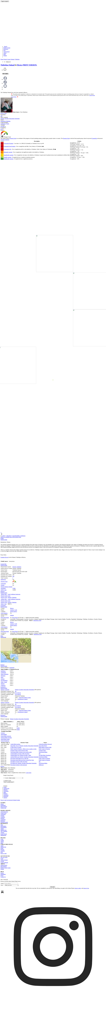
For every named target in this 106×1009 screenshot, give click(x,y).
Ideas (2, 843)
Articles (2, 832)
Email (2, 848)
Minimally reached (8, 152)
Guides (2, 840)
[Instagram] (53, 998)
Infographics (3, 826)
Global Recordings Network (45, 744)
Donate (5, 55)
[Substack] (2, 893)
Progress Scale (13, 138)
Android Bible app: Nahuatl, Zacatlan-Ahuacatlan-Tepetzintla (24, 757)
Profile (4, 787)
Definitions (3, 874)
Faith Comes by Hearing (44, 749)
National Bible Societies (6, 737)
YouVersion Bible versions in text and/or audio (21, 752)
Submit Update (16, 800)
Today (2, 845)
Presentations (4, 827)
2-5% (2, 129)
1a (1, 143)
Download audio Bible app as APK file (19, 758)
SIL (40, 753)
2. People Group (7, 780)
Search (5, 46)
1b (1, 146)
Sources (2, 766)
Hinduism (3, 675)
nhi (15, 691)
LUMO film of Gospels (15, 747)
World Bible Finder (5, 739)
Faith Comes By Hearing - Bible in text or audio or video (23, 749)
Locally (2, 861)
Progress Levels (4, 822)
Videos (2, 828)
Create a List (3, 813)
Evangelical (94, 138)
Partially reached (7, 157)
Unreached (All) (7, 149)
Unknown (3, 685)
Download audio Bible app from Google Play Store (22, 760)
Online (18, 728)
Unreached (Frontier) (8, 143)
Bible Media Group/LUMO (45, 747)
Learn (2, 858)
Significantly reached (8, 158)
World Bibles (4, 734)
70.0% (7, 123)
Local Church (4, 834)
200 (1, 116)
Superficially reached (8, 155)
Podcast (2, 849)
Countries (3, 817)
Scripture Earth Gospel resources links (19, 750)
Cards (2, 839)
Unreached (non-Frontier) (9, 146)
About (4, 53)
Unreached (3, 814)
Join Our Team (4, 857)
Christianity (3, 123)
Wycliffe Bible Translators (45, 755)
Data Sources (4, 866)
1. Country (6, 778)
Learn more (28, 772)
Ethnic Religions (4, 674)
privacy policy (78, 888)
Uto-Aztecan (18, 692)
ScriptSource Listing (22, 699)
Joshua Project (4, 865)
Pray (4, 50)
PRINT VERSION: (30, 65)
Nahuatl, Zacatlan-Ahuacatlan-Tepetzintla (10, 118)
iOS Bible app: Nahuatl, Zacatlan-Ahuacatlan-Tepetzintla (23, 763)
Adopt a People (4, 860)
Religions (3, 821)
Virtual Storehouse (5, 740)
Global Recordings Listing (25, 697)
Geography (6, 791)
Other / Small (4, 682)
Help (4, 54)
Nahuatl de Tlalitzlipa (5, 121)
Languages (3, 686)
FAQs (2, 875)
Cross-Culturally (4, 862)
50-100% (3, 126)
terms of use (86, 888)
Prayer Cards (3, 113)
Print (2, 852)
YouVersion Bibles (43, 752)
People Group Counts (5, 867)
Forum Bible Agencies (6, 736)
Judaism (2, 679)
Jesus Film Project (43, 745)
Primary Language (5, 689)
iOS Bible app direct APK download (18, 761)
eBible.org (41, 764)
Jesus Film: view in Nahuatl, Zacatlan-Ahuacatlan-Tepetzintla (24, 745)
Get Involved (6, 51)
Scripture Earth (42, 750)
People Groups (6, 47)
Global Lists (3, 808)
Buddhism (3, 671)
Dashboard (3, 805)
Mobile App (3, 847)
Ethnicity (5, 789)
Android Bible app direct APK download (19, 753)
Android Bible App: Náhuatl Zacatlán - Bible (20, 755)
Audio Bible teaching (15, 744)
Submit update (4, 666)
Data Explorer (4, 806)
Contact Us (3, 877)
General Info (6, 788)
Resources (5, 49)
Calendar (3, 850)
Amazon (3, 732)
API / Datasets (4, 831)
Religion (2, 664)
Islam (2, 677)
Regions (2, 818)
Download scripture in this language (18, 764)
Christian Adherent (5, 139)
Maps (4, 792)
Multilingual (3, 835)
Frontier (2, 815)
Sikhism (2, 683)
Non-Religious (4, 680)
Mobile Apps (3, 830)
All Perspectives (4, 811)
